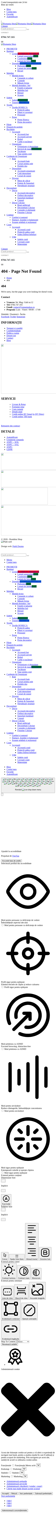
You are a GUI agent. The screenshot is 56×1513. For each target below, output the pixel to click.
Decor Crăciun (18, 203)
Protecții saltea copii (26, 232)
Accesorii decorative (26, 193)
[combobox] (28, 785)
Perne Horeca (23, 119)
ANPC (10, 447)
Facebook (5, 317)
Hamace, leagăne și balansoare (25, 220)
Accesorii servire (24, 137)
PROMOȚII (12, 49)
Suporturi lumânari (25, 198)
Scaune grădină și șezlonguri (24, 222)
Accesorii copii (23, 229)
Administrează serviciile (17, 1484)
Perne (14, 117)
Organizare (16, 144)
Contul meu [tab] (12, 562)
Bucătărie (11, 129)
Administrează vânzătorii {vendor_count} (24, 1486)
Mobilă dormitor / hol (21, 85)
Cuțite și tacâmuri (24, 141)
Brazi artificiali (23, 205)
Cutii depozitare (24, 173)
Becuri (20, 71)
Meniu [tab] (9, 560)
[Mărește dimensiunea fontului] (3, 1180)
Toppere (20, 102)
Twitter (13, 317)
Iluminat (10, 51)
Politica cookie (13, 333)
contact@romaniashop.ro (24, 307)
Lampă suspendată (27, 56)
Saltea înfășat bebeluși (26, 234)
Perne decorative (24, 122)
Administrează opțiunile (17, 1481)
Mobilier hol (22, 90)
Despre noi (11, 335)
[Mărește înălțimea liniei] (3, 1209)
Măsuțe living (23, 83)
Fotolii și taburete (24, 88)
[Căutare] (28, 29)
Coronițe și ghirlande (26, 210)
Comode (21, 80)
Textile (9, 105)
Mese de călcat (23, 181)
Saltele (9, 97)
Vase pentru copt (24, 154)
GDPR (10, 449)
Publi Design (18, 546)
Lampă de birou (26, 61)
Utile (14, 237)
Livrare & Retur (19, 404)
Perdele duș (22, 166)
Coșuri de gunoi (24, 176)
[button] (4, 26)
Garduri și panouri (20, 217)
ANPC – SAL (13, 444)
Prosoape (21, 115)
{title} (9, 1501)
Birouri (20, 93)
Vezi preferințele (26, 1494)
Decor (14, 190)
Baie (14, 159)
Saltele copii (22, 239)
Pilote (9, 124)
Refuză (14, 1494)
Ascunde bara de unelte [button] (11, 861)
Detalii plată (17, 412)
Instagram (21, 317)
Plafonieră (24, 66)
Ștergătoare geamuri (26, 185)
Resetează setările (9, 1344)
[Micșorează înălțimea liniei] (3, 1219)
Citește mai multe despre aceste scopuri (23, 1488)
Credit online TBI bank (22, 416)
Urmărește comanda (15, 440)
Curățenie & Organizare (17, 156)
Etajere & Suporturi (25, 183)
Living (25, 54)
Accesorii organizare (26, 171)
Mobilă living (18, 76)
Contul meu (12, 12)
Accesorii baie (23, 161)
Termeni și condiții (14, 328)
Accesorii (16, 132)
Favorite (10, 14)
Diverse (15, 178)
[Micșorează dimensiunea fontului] (3, 1190)
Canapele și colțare (25, 78)
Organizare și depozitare (27, 146)
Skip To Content (8, 1341)
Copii (9, 225)
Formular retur (18, 407)
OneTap (15, 856)
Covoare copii (23, 242)
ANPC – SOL (13, 442)
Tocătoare (21, 151)
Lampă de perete (27, 68)
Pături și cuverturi (24, 112)
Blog (9, 9)
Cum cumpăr (17, 409)
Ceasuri (20, 200)
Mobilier (10, 73)
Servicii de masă (29, 149)
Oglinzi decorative (25, 195)
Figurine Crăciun (24, 212)
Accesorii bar (23, 134)
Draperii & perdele (15, 127)
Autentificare (12, 16)
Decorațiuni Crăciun (26, 207)
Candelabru (24, 58)
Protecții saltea (23, 110)
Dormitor (26, 63)
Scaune (20, 95)
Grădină (10, 215)
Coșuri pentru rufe (25, 163)
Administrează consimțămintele (14, 1510)
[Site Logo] (23, 24)
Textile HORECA (20, 107)
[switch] (22, 925)
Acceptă (5, 1494)
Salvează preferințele (43, 1494)
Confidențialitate (14, 331)
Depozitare (16, 168)
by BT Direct (38, 414)
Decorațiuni (12, 188)
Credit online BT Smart (22, 414)
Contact (10, 338)
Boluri (20, 139)
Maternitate (22, 244)
